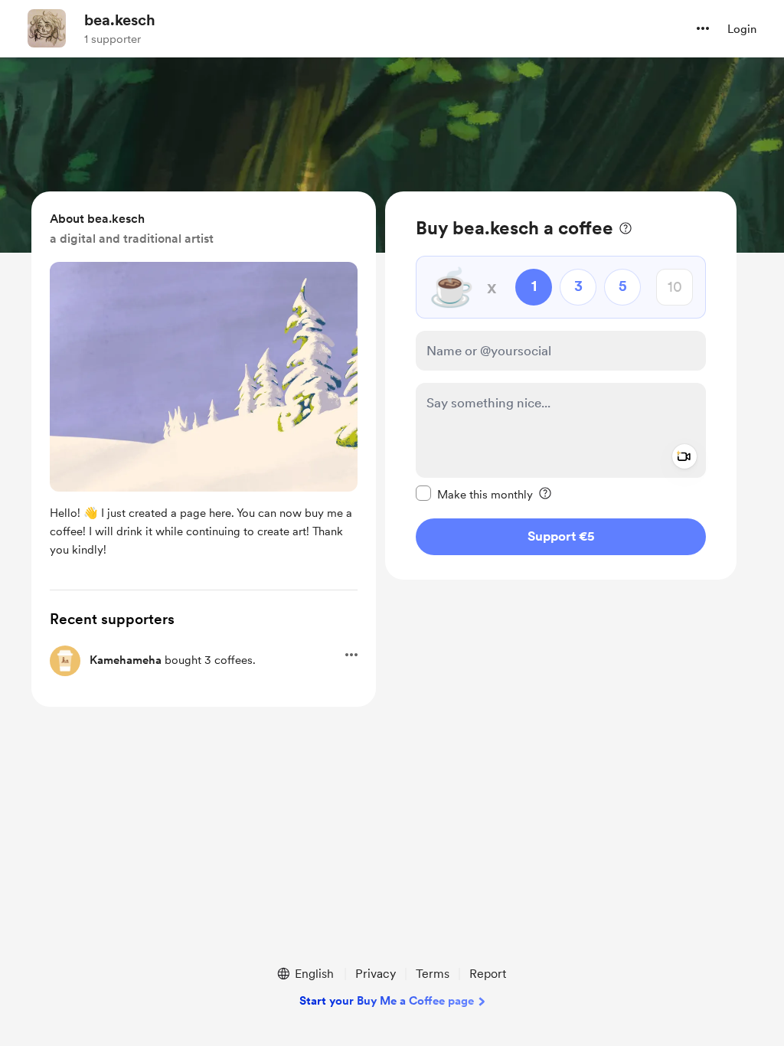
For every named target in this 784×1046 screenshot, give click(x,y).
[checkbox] (474, 494)
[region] (561, 385)
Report (487, 973)
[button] (703, 28)
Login (741, 29)
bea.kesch (119, 20)
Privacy (375, 973)
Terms (432, 973)
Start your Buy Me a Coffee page (386, 1001)
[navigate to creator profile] (47, 28)
